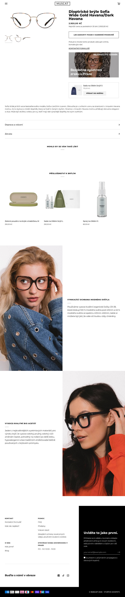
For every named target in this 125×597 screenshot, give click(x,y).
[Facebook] (59, 575)
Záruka (8, 134)
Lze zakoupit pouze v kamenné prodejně (94, 35)
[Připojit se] (117, 552)
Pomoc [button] (41, 518)
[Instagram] (68, 575)
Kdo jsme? (9, 547)
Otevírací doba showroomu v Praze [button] (53, 544)
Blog (7, 551)
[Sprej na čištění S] (101, 199)
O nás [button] (7, 543)
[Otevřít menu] (8, 3)
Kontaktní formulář (13, 522)
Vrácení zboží (43, 530)
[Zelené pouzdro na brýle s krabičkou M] (23, 199)
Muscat (94, 592)
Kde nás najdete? (12, 526)
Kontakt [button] (9, 518)
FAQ (40, 522)
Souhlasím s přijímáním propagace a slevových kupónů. (100, 559)
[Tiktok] (63, 575)
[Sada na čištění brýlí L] (62, 199)
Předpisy (41, 526)
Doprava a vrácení (14, 125)
